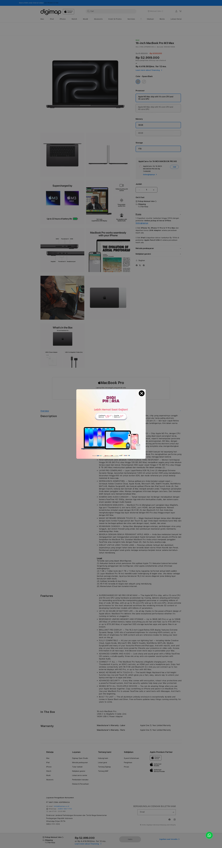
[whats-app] (209, 835)
